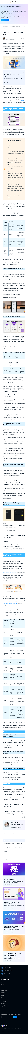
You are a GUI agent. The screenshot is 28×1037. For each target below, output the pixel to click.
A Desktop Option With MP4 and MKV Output (13, 78)
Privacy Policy (19, 1028)
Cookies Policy (16, 1029)
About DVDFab (4, 1001)
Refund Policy (10, 1029)
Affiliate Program (4, 1006)
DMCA (9, 1028)
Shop (2, 982)
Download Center (4, 981)
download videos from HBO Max (18, 100)
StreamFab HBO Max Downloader (9, 572)
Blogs (7, 26)
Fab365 (2, 984)
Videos (2, 993)
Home (4, 26)
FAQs (5, 80)
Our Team (3, 1003)
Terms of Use (13, 1028)
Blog (2, 997)
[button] (5, 20)
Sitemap (21, 1029)
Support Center (4, 990)
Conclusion (6, 82)
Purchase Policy (4, 1029)
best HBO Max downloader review (11, 603)
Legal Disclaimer (4, 1028)
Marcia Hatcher (9, 37)
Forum (2, 995)
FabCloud (3, 986)
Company (3, 1005)
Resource (3, 992)
